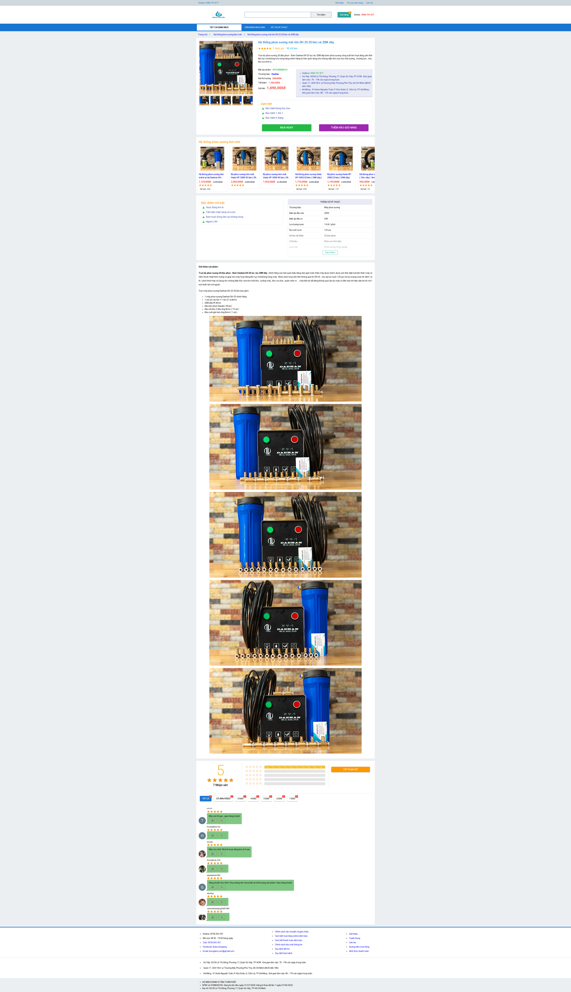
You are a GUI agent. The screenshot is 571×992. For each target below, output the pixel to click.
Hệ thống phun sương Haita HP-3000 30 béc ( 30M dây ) (212, 176)
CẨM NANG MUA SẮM (254, 27)
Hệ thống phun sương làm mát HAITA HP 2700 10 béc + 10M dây (372, 176)
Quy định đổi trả (282, 949)
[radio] (209, 780)
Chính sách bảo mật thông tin (288, 944)
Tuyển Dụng (354, 938)
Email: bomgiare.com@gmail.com (218, 951)
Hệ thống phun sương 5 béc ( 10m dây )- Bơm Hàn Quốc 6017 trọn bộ (276, 176)
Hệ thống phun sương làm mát (228, 34)
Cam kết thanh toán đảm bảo (288, 940)
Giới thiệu (339, 3)
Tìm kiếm (321, 15)
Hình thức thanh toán (359, 951)
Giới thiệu (353, 934)
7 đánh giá (278, 48)
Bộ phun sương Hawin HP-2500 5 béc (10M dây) (307, 176)
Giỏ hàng (344, 15)
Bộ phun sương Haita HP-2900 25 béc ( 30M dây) (243, 176)
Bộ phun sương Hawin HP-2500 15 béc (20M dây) (340, 176)
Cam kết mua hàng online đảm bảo (291, 936)
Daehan (275, 74)
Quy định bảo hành (283, 953)
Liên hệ (369, 3)
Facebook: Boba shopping (215, 947)
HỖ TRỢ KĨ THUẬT (279, 27)
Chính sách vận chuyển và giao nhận (292, 931)
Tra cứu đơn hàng (355, 3)
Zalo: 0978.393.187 (212, 942)
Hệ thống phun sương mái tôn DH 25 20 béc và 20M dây (273, 34)
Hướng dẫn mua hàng (359, 947)
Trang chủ (204, 34)
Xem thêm (330, 252)
